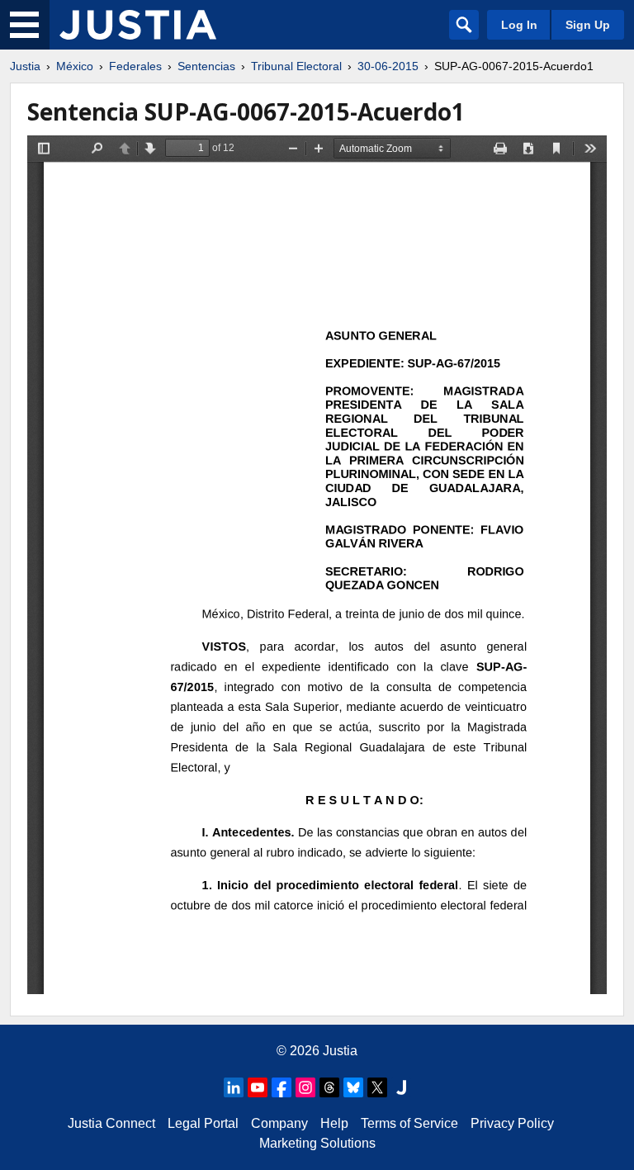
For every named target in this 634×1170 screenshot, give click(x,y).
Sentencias (206, 66)
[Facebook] (281, 1087)
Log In (519, 24)
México (74, 66)
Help (334, 1123)
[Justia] (137, 25)
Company (279, 1123)
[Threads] (329, 1087)
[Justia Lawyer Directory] (401, 1087)
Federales (135, 66)
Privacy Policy (512, 1123)
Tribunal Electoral (296, 66)
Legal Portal (203, 1123)
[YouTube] (257, 1087)
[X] (377, 1087)
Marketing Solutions (317, 1143)
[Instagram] (305, 1087)
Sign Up (587, 24)
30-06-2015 (388, 66)
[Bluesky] (353, 1087)
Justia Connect (111, 1123)
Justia (25, 66)
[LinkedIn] (234, 1087)
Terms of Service (409, 1123)
